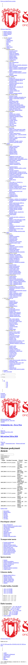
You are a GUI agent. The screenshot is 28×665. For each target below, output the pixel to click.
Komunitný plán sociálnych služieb (17, 106)
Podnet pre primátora (14, 53)
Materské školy (12, 85)
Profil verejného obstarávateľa (16, 279)
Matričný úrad (6, 533)
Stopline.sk (11, 365)
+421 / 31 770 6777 (15, 608)
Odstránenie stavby (13, 196)
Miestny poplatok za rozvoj (15, 71)
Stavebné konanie (13, 183)
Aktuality (10, 38)
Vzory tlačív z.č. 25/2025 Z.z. (16, 182)
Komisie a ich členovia (14, 259)
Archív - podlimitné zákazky (15, 282)
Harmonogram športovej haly (15, 342)
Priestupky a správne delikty (15, 221)
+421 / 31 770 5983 (7, 591)
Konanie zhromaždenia (14, 222)
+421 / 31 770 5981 (7, 589)
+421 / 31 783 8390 (12, 614)
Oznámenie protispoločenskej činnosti (17, 290)
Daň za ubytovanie (13, 66)
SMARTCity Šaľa (13, 58)
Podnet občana (12, 52)
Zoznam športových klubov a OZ (16, 340)
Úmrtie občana (12, 179)
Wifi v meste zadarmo (14, 318)
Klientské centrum (13, 50)
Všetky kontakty (7, 615)
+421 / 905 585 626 (16, 606)
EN (7, 383)
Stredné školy (12, 88)
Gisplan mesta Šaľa (7, 577)
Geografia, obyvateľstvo (14, 349)
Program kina (12, 300)
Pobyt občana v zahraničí (15, 160)
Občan (8, 48)
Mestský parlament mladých (15, 93)
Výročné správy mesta (14, 268)
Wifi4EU (5, 583)
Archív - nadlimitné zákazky (15, 284)
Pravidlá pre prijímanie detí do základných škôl (16, 83)
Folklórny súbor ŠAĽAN (15, 312)
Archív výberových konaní (15, 295)
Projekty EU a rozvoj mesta (15, 241)
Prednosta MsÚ (12, 150)
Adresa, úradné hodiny (14, 146)
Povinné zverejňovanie (8, 542)
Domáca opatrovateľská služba (16, 105)
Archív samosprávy (13, 297)
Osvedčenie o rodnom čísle (15, 174)
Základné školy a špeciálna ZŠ (16, 86)
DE (7, 386)
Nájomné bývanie (13, 96)
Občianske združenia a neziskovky (17, 343)
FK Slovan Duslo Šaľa (14, 335)
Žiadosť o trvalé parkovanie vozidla (17, 129)
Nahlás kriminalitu (7, 33)
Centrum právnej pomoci (14, 364)
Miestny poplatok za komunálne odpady (18, 67)
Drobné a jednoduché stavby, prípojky (17, 186)
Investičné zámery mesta (14, 242)
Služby (8, 143)
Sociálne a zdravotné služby (9, 536)
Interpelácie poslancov (14, 260)
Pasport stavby (12, 193)
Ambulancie (12, 325)
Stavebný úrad (6, 535)
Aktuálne (8, 39)
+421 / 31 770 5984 (7, 592)
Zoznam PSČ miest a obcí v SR (16, 362)
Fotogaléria (11, 304)
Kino (7, 43)
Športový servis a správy (14, 331)
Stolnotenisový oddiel (14, 337)
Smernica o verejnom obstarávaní (16, 280)
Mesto (8, 232)
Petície (10, 223)
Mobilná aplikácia (7, 31)
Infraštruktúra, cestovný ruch (15, 351)
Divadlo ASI (12, 308)
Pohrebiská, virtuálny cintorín (16, 141)
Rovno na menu (12, 1)
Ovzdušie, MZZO (13, 120)
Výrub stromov (12, 119)
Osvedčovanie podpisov (8, 527)
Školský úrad (12, 77)
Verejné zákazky (13, 276)
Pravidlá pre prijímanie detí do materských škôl (16, 81)
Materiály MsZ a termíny (14, 254)
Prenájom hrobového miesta (15, 142)
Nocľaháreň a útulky (14, 101)
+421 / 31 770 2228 (16, 610)
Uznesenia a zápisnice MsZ (15, 255)
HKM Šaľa (11, 334)
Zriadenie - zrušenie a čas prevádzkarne (18, 199)
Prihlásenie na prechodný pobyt (16, 157)
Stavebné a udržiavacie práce (15, 187)
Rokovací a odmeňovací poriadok (16, 262)
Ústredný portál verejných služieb (16, 369)
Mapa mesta (12, 135)
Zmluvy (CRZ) (12, 291)
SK (7, 382)
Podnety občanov (7, 34)
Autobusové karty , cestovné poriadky (17, 134)
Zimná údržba (12, 139)
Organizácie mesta (13, 239)
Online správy (9, 47)
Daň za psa (11, 63)
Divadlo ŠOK (12, 311)
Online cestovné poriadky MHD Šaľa (17, 360)
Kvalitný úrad (12, 148)
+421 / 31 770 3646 (13, 611)
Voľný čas (10, 298)
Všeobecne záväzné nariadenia (16, 246)
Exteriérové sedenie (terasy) (15, 206)
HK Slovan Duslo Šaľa (14, 333)
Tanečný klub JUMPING (15, 313)
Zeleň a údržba (12, 117)
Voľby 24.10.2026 (7, 371)
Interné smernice (13, 248)
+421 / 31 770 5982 (7, 590)
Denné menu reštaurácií (14, 320)
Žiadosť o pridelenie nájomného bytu (17, 97)
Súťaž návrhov (12, 277)
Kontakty (5, 35)
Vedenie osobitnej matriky (15, 175)
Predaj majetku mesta (14, 269)
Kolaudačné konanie (14, 184)
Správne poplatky (13, 75)
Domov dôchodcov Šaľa (14, 108)
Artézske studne (12, 123)
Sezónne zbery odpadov (14, 114)
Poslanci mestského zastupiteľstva (11, 562)
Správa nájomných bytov (15, 273)
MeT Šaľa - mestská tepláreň (15, 110)
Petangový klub (12, 339)
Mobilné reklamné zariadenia (15, 208)
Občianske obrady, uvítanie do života (17, 172)
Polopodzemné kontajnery (15, 115)
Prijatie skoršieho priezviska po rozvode (18, 173)
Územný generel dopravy (15, 133)
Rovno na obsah (4, 1)
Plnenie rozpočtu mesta (14, 266)
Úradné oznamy (7, 569)
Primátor (11, 235)
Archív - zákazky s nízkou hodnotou (17, 281)
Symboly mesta (12, 346)
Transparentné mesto (10, 443)
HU (7, 384)
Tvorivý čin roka (13, 353)
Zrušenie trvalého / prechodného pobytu (18, 159)
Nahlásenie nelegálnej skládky (16, 116)
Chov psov (11, 124)
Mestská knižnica (13, 303)
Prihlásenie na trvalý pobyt (15, 156)
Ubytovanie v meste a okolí (15, 321)
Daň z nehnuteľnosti (13, 62)
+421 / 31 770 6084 (13, 613)
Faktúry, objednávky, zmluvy (15, 293)
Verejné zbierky (12, 214)
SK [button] (4, 380)
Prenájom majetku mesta (14, 271)
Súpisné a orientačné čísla (15, 164)
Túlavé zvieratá (12, 125)
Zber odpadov (6, 528)
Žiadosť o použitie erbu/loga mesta (17, 231)
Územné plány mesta (14, 250)
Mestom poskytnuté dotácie (15, 294)
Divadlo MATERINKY (14, 309)
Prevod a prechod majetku (15, 272)
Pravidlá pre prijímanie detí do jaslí (17, 79)
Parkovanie (11, 128)
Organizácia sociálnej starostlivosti (17, 107)
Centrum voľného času (14, 90)
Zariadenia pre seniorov (14, 103)
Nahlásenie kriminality (14, 54)
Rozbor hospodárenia (14, 267)
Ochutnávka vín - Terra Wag (11, 425)
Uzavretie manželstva (14, 170)
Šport (7, 44)
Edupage (11, 92)
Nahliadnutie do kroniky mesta (16, 228)
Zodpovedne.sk (12, 367)
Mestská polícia (12, 56)
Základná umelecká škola (15, 316)
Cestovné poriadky (13, 326)
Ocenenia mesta (12, 352)
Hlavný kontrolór (13, 237)
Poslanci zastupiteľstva (14, 258)
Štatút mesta (12, 245)
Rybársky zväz (12, 338)
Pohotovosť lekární (13, 324)
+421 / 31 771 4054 (14, 609)
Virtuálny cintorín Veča (8, 580)
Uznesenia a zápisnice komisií (16, 257)
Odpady (11, 112)
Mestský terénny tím (13, 102)
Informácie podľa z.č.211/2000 (16, 286)
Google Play (6, 644)
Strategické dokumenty (14, 249)
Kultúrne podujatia (13, 302)
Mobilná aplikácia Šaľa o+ (9, 575)
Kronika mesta (12, 355)
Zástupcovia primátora (14, 236)
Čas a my (8, 45)
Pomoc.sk (11, 366)
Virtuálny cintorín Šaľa (8, 579)
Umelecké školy (13, 89)
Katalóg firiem (12, 329)
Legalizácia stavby (13, 195)
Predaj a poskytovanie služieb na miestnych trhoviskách (16, 203)
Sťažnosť (11, 224)
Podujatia (8, 41)
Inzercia (11, 327)
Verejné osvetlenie (13, 138)
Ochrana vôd (12, 121)
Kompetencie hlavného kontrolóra (17, 251)
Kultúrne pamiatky (13, 348)
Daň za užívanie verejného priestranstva (18, 65)
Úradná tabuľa (9, 40)
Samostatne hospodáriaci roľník (16, 205)
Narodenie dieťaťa (13, 166)
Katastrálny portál (13, 361)
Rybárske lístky (12, 230)
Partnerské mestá (13, 240)
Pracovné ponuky (13, 322)
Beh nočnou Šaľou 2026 (9, 436)
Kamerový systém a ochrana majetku (17, 137)
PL (7, 387)
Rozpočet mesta (12, 264)
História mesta (12, 347)
